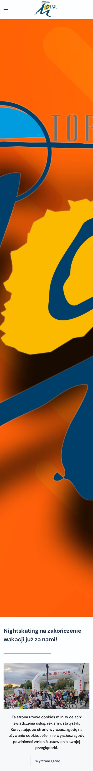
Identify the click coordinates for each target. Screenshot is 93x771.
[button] (6, 9)
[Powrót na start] (46, 9)
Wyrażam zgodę (47, 761)
